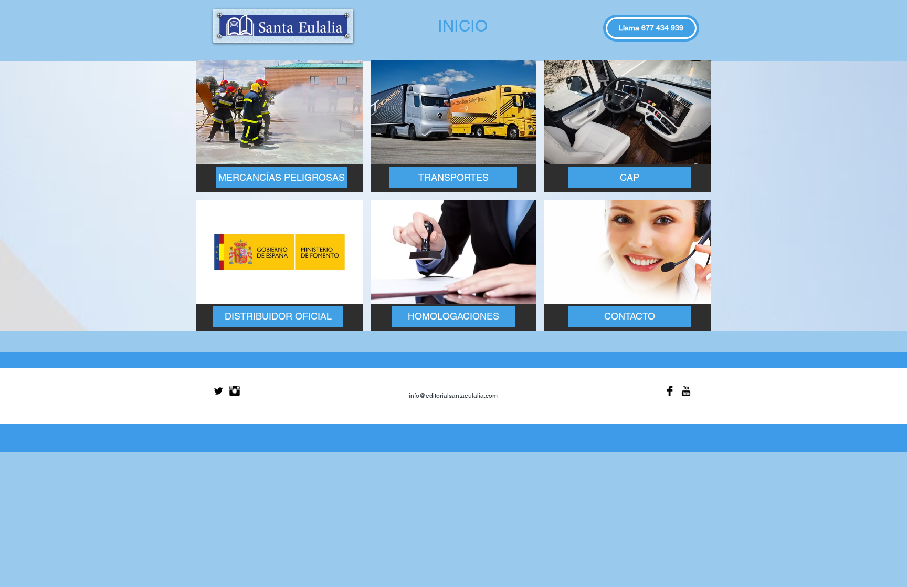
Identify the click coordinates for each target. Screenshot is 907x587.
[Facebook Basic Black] (670, 391)
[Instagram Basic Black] (234, 391)
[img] (279, 126)
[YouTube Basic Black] (686, 391)
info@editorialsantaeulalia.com (453, 395)
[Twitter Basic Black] (218, 391)
